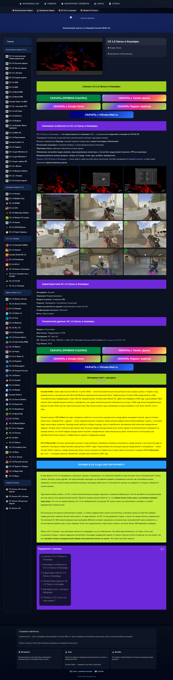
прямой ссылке (136, 159)
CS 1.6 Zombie (15, 380)
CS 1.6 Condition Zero (17, 447)
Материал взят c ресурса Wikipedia (55, 591)
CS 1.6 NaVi (13, 438)
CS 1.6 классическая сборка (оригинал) (17, 57)
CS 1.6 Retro (14, 452)
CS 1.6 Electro (14, 375)
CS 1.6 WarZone (15, 323)
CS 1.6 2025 (13, 87)
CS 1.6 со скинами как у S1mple (18, 275)
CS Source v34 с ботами (18, 496)
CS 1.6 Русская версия (18, 63)
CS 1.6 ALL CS (15, 328)
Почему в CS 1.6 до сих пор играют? (55, 599)
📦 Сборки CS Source (89, 10)
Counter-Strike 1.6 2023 (18, 102)
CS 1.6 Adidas (14, 385)
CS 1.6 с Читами (15, 176)
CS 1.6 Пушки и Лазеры (18, 466)
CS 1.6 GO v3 (14, 264)
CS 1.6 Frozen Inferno (17, 337)
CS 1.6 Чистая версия (18, 68)
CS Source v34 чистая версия (18, 490)
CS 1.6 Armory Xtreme (17, 304)
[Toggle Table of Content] (161, 549)
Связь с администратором (82, 671)
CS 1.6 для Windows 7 (18, 157)
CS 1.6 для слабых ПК (18, 161)
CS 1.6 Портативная (17, 137)
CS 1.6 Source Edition (17, 399)
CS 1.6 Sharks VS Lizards (19, 218)
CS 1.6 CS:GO (14, 281)
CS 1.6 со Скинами (16, 286)
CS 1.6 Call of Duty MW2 (18, 342)
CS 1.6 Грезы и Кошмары (19, 269)
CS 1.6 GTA (13, 208)
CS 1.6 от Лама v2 (16, 356)
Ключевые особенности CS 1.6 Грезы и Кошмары (55, 566)
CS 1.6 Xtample (15, 309)
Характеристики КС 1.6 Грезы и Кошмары (54, 574)
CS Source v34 (15, 508)
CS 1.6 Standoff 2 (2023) (18, 245)
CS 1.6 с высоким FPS (18, 106)
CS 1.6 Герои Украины (18, 232)
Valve (92, 134)
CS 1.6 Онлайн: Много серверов (18, 127)
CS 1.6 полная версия (18, 181)
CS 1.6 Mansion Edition (18, 171)
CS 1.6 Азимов (15, 250)
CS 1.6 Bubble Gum (16, 198)
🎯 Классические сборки (22, 10)
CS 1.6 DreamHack (16, 332)
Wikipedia (101, 380)
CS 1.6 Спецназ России (18, 371)
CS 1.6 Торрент (15, 147)
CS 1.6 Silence (14, 442)
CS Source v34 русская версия (18, 502)
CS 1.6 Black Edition (17, 423)
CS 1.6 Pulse (14, 419)
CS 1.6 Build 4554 (16, 97)
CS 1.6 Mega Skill (16, 471)
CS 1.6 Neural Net (16, 414)
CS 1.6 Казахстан (16, 404)
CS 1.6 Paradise (15, 361)
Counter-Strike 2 (15, 395)
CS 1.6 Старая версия (18, 78)
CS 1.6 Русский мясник (18, 462)
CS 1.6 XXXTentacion (17, 227)
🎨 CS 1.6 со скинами (67, 10)
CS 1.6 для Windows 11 (18, 152)
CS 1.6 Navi (60, 417)
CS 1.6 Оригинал (151, 450)
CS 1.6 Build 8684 (16, 92)
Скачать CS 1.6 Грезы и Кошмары (54, 558)
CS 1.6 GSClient (15, 116)
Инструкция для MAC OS (114, 340)
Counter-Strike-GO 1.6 (17, 255)
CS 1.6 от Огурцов (16, 428)
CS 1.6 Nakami (14, 347)
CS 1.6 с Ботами (15, 73)
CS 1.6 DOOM (14, 203)
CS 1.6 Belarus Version (18, 299)
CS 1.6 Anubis (14, 194)
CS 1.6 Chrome (15, 433)
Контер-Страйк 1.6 (16, 142)
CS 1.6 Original (15, 121)
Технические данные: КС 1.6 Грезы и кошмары (55, 582)
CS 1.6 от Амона (15, 457)
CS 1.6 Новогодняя (16, 366)
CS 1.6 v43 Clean (15, 111)
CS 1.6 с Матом (15, 166)
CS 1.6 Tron (13, 318)
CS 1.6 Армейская (16, 409)
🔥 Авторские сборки (45, 10)
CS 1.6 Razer (14, 476)
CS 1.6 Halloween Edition (19, 213)
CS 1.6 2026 (13, 82)
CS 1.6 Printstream (16, 259)
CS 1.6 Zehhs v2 (15, 313)
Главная (10, 41)
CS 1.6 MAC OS (15, 133)
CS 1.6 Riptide (14, 390)
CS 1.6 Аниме (14, 222)
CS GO (85, 306)
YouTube (101, 671)
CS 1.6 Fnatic (14, 352)
